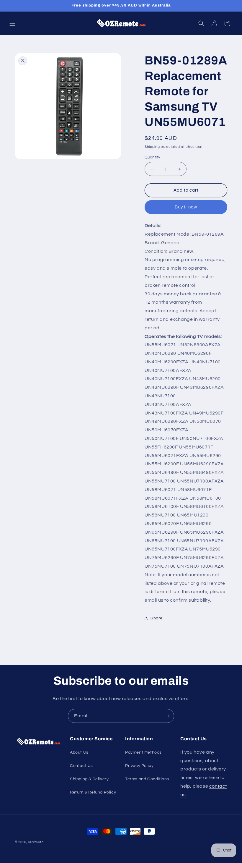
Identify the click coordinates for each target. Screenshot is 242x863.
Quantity (152, 157)
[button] (12, 23)
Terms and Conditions (147, 779)
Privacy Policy (139, 766)
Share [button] (157, 618)
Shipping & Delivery (89, 779)
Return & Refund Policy (93, 792)
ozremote (36, 842)
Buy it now (186, 207)
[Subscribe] (167, 716)
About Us (79, 752)
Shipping (152, 147)
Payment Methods (143, 752)
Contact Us (81, 766)
